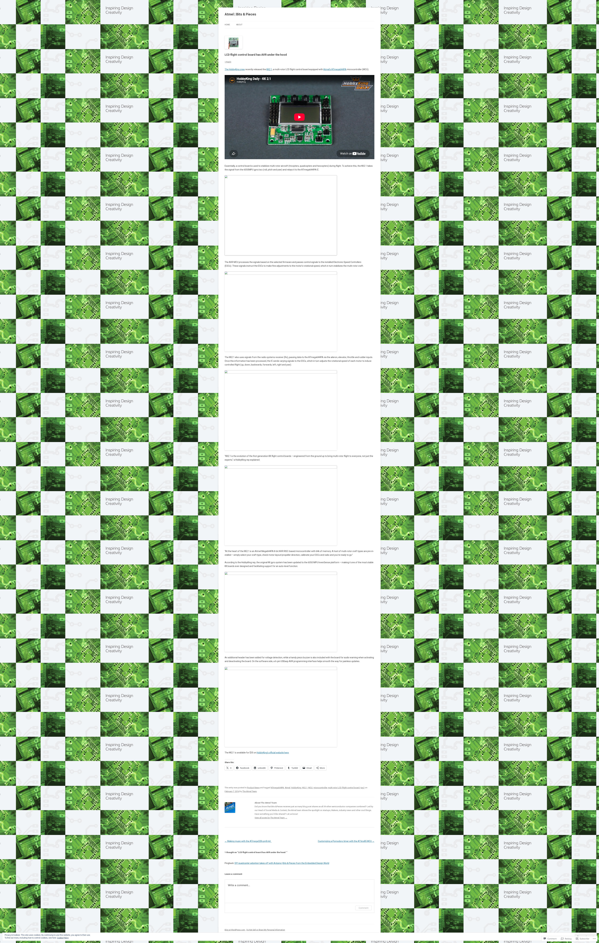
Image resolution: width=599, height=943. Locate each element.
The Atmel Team (249, 791)
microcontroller (320, 787)
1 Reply (228, 62)
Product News (253, 787)
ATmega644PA (277, 787)
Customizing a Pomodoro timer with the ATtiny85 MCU (346, 841)
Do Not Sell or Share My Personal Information (265, 930)
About (239, 25)
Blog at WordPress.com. (235, 930)
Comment (363, 908)
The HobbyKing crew (235, 69)
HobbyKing (296, 787)
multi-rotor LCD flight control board (344, 787)
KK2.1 (269, 69)
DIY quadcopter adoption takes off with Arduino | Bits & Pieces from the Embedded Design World (282, 863)
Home (227, 25)
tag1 (362, 787)
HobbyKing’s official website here (273, 752)
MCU (310, 787)
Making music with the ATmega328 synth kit (248, 841)
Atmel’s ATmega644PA (334, 69)
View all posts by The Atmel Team (271, 818)
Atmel (287, 787)
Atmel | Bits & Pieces (240, 14)
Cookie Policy (63, 938)
